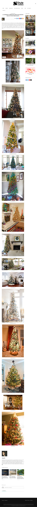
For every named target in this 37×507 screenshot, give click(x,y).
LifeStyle (4, 10)
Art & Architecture (17, 8)
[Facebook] (26, 80)
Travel (22, 8)
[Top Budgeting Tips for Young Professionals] (30, 70)
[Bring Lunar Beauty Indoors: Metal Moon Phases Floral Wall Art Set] (5, 472)
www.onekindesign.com (13, 287)
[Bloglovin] (31, 80)
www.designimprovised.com (13, 323)
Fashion (6, 8)
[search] (35, 3)
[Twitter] (2, 464)
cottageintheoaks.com (13, 83)
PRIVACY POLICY (27, 500)
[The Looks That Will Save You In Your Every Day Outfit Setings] (30, 61)
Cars (25, 8)
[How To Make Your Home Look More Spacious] (30, 43)
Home (3, 8)
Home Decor (11, 8)
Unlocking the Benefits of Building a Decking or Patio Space (30, 27)
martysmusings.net (13, 446)
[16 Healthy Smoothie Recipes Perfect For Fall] (30, 52)
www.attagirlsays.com (13, 59)
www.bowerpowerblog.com (13, 170)
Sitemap (31, 500)
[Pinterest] (29, 80)
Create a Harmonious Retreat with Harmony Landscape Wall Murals (12, 477)
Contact (3, 500)
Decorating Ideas (13, 13)
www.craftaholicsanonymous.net (13, 153)
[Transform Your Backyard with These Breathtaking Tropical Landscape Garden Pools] (20, 472)
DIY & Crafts (29, 8)
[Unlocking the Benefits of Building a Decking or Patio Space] (30, 25)
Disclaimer (6, 500)
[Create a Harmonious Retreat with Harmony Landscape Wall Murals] (12, 472)
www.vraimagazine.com (13, 201)
